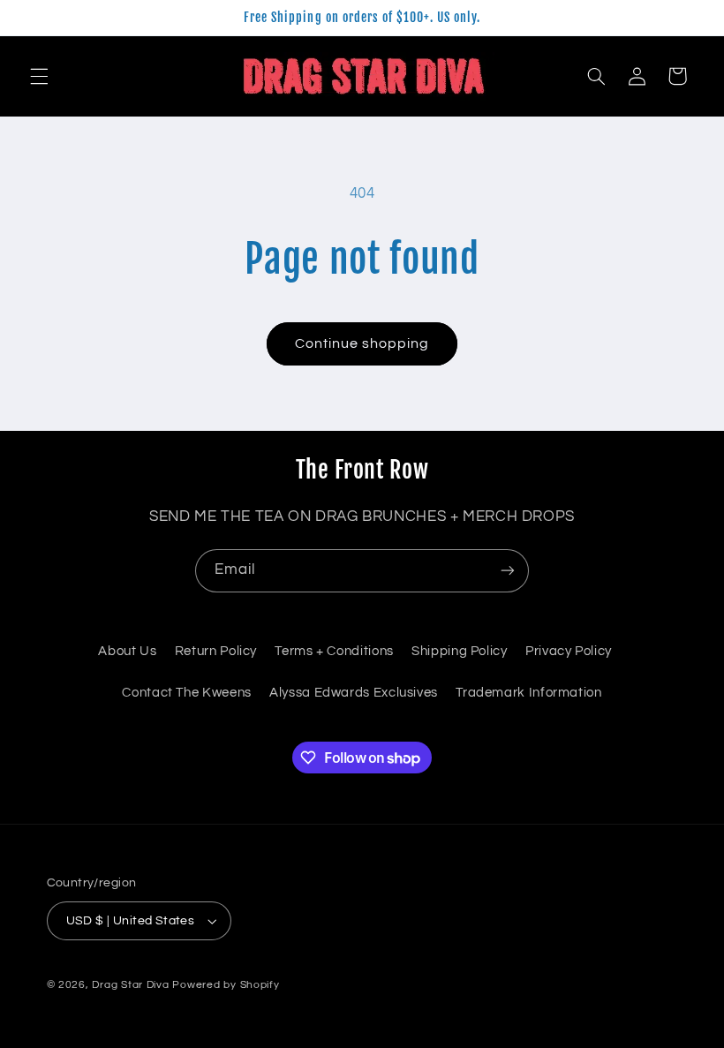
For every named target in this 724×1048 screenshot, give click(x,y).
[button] (39, 76)
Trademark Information (528, 692)
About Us (127, 651)
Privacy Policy (568, 651)
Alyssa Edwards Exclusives (353, 692)
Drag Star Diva (130, 985)
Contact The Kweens (186, 692)
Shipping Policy (459, 651)
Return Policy (216, 651)
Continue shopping (362, 343)
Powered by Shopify (225, 985)
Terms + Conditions (334, 651)
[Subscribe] (507, 570)
